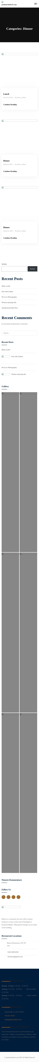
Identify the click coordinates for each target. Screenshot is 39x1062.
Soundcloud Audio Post (10, 308)
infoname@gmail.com (15, 956)
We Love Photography (9, 297)
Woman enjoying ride (9, 302)
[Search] (34, 333)
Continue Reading (10, 104)
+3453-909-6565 (13, 952)
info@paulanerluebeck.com (13, 1019)
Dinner (6, 161)
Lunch (6, 94)
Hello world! (6, 286)
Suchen (4, 264)
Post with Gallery (7, 291)
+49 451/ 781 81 (10, 1016)
